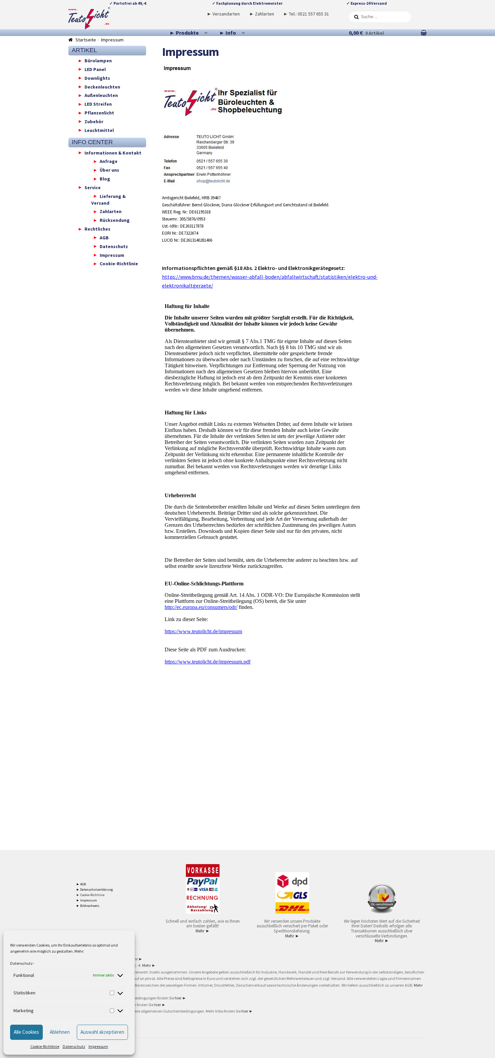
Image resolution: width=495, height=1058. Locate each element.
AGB (104, 237)
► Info (227, 32)
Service (93, 187)
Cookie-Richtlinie (44, 1046)
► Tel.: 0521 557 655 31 (306, 14)
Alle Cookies (26, 1032)
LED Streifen (98, 104)
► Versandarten (223, 14)
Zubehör (94, 121)
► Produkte (184, 32)
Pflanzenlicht (99, 113)
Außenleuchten (101, 95)
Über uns (109, 170)
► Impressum (86, 900)
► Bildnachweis (87, 905)
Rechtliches (97, 229)
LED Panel (95, 69)
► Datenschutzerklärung (94, 889)
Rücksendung (115, 220)
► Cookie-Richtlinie (90, 895)
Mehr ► (203, 931)
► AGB (81, 884)
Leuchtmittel (99, 130)
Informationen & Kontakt (113, 152)
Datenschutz (21, 963)
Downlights (97, 78)
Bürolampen (98, 61)
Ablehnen (60, 1032)
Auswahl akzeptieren (102, 1032)
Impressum (98, 1046)
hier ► (180, 997)
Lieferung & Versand (108, 199)
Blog (105, 179)
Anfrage (109, 161)
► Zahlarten (261, 14)
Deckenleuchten (102, 86)
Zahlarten (111, 211)
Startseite (85, 40)
